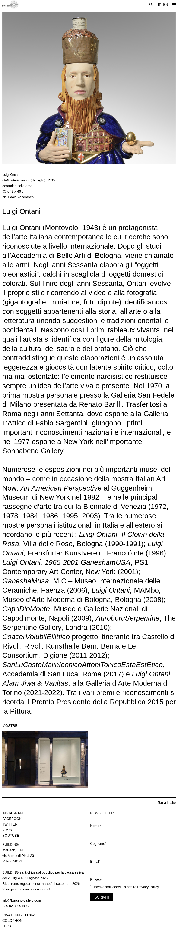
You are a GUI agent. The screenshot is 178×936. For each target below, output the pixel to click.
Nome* (95, 826)
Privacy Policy (148, 887)
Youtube (10, 835)
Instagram (12, 813)
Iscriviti (101, 897)
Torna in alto (167, 803)
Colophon (12, 921)
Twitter (10, 824)
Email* (95, 861)
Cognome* (98, 844)
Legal (7, 926)
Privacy (96, 879)
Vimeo (8, 830)
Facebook (12, 819)
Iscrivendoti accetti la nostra (114, 887)
